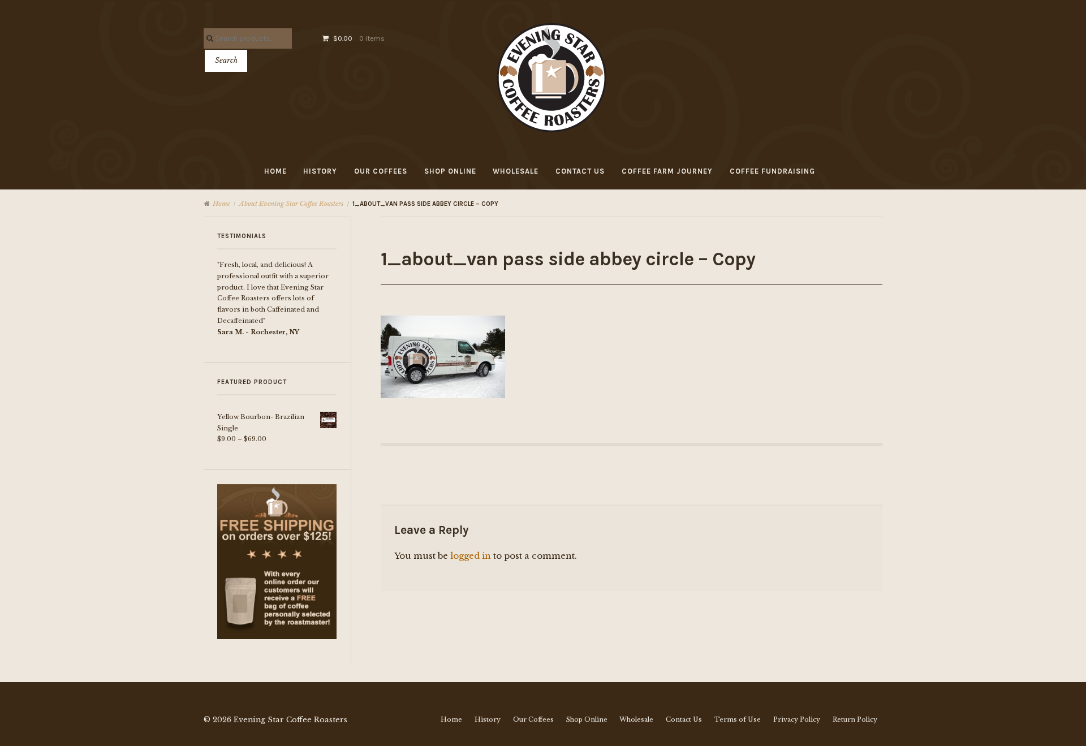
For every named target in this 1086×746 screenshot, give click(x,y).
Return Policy (855, 719)
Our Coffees (380, 171)
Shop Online (450, 171)
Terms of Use (737, 719)
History (320, 171)
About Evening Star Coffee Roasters (291, 204)
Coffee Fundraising (772, 171)
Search (226, 60)
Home (275, 171)
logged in (470, 555)
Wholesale (515, 171)
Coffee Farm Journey (667, 171)
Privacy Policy (796, 719)
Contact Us (580, 171)
